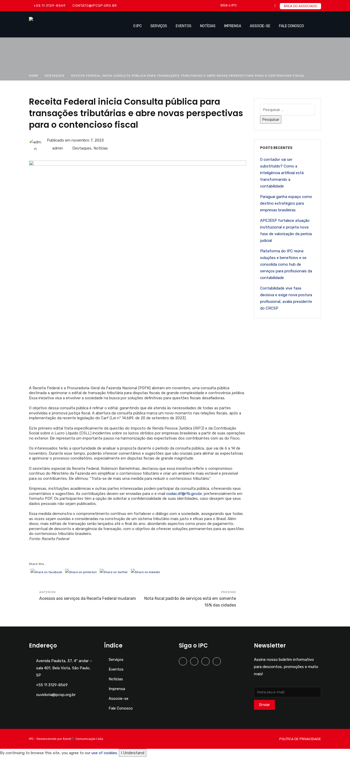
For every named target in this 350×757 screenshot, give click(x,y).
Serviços (158, 26)
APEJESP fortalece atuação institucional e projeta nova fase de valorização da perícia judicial (286, 230)
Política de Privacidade (300, 739)
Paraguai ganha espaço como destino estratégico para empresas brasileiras (286, 203)
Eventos (183, 26)
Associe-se (260, 26)
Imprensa (232, 26)
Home (33, 75)
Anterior (87, 595)
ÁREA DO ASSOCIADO (300, 6)
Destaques (55, 75)
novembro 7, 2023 (87, 140)
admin (57, 148)
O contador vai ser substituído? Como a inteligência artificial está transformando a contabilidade (282, 172)
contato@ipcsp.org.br (95, 5)
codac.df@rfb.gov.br (184, 493)
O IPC (137, 26)
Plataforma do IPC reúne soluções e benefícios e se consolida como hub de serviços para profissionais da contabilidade (286, 264)
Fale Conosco (291, 26)
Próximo (190, 598)
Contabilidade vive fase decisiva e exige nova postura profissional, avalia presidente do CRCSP (286, 298)
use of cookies (104, 753)
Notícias (207, 26)
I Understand (132, 753)
